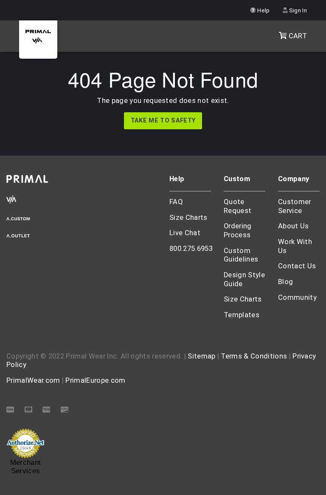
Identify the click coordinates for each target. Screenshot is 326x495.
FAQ (176, 202)
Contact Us (297, 266)
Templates (241, 315)
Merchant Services (25, 466)
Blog (285, 282)
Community (297, 297)
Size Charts (188, 217)
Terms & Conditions (254, 356)
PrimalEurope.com (95, 380)
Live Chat (184, 233)
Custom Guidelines (241, 255)
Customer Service (294, 206)
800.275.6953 (191, 249)
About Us (293, 226)
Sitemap (201, 356)
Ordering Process (238, 230)
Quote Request (237, 206)
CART (297, 36)
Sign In (297, 10)
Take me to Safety (163, 120)
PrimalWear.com (33, 380)
